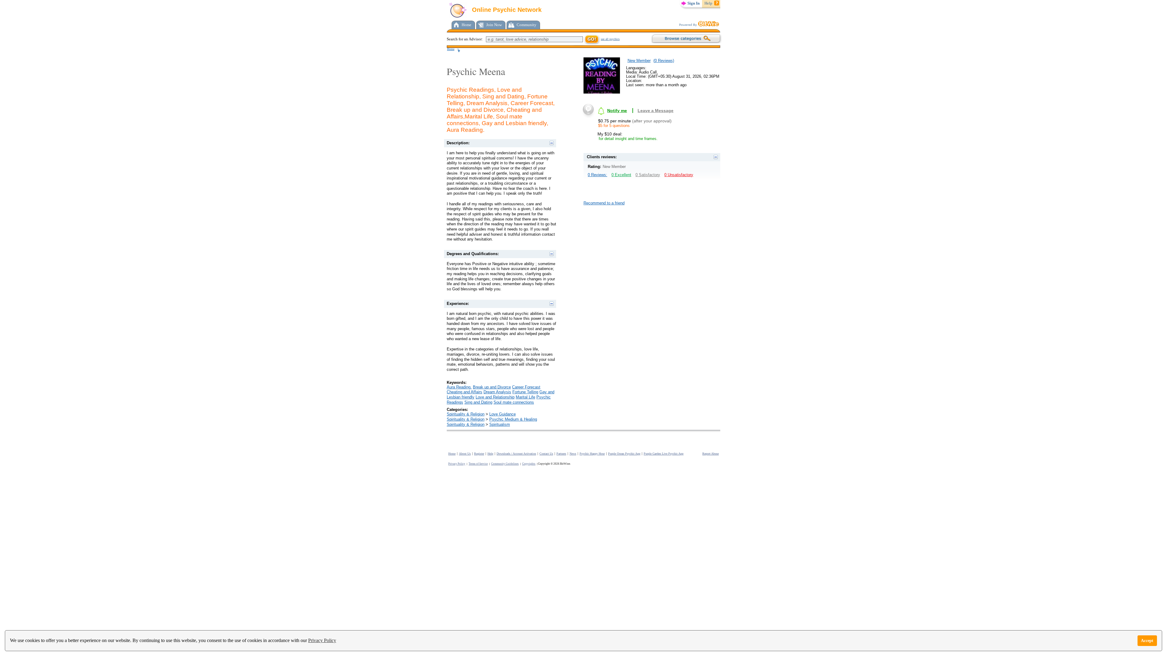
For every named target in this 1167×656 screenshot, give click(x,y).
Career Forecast (526, 387)
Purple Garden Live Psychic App (663, 453)
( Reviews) (663, 60)
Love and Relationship (495, 397)
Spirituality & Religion (465, 414)
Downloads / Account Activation (516, 453)
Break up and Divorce (492, 387)
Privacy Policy (322, 640)
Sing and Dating (478, 402)
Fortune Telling (525, 392)
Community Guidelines (505, 463)
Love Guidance (502, 414)
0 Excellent (621, 175)
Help (708, 3)
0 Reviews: (597, 175)
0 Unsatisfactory (678, 175)
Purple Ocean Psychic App (624, 453)
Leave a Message (655, 110)
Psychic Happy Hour (592, 453)
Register (479, 453)
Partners (561, 453)
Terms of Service (478, 463)
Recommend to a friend (604, 203)
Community (526, 24)
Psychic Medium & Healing (513, 419)
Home (466, 24)
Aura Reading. (459, 387)
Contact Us (546, 453)
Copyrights (528, 463)
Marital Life (525, 397)
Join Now (494, 24)
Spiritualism (499, 424)
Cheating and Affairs (464, 392)
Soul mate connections (514, 402)
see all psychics (610, 39)
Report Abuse (710, 453)
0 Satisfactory (647, 175)
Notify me (617, 110)
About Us (465, 453)
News (573, 453)
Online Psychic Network (506, 9)
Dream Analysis (497, 392)
